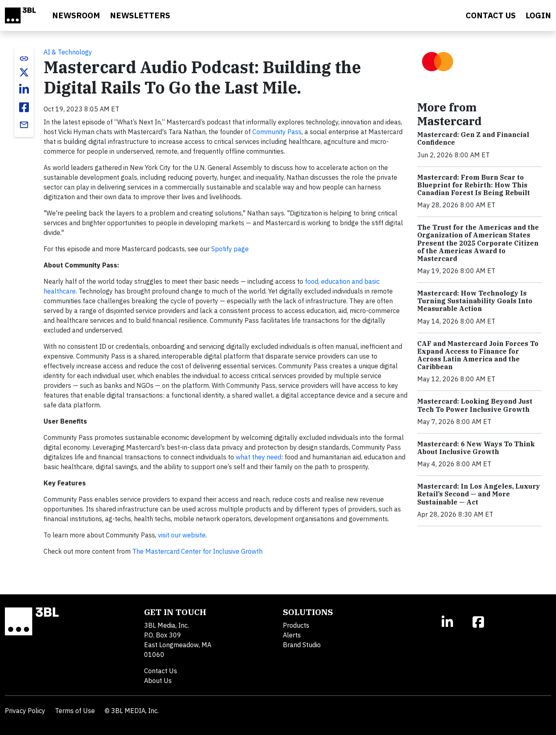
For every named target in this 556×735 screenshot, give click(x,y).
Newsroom (76, 15)
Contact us (491, 15)
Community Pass (277, 132)
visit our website (182, 535)
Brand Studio (302, 645)
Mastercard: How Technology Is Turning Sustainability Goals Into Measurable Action (474, 301)
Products (296, 625)
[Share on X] (24, 72)
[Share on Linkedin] (24, 89)
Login (538, 15)
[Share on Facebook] (24, 107)
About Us (158, 680)
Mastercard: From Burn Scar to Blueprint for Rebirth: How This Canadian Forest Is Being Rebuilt (473, 185)
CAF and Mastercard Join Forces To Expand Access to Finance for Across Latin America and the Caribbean (477, 355)
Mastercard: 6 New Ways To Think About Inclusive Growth (476, 448)
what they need (258, 457)
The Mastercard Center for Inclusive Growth (197, 551)
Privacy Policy (25, 711)
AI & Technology (68, 52)
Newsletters (140, 15)
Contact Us (160, 671)
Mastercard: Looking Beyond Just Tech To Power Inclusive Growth (474, 405)
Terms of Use (75, 711)
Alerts (292, 635)
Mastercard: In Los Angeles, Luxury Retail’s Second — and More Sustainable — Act (478, 494)
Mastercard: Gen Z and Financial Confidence (473, 138)
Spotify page (230, 249)
